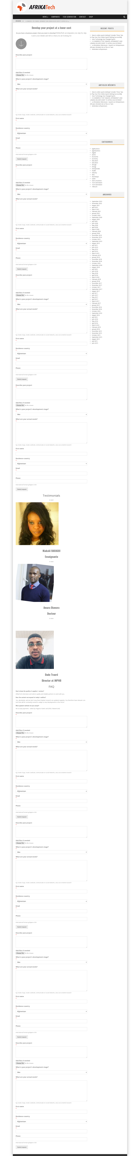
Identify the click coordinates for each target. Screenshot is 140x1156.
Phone (18, 148)
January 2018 (96, 281)
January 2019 (96, 257)
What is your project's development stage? (32, 80)
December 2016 (97, 307)
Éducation (95, 161)
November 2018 (97, 261)
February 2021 (96, 211)
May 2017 (95, 297)
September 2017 (97, 289)
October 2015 (96, 335)
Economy (95, 159)
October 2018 (96, 263)
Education (95, 163)
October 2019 (96, 239)
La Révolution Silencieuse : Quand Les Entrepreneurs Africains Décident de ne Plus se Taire (51, 21)
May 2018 (95, 273)
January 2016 (96, 329)
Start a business (97, 181)
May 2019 (95, 249)
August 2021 (96, 205)
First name (20, 119)
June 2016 (95, 319)
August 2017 (96, 291)
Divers (94, 155)
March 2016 (95, 325)
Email (18, 139)
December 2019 (97, 235)
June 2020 (95, 223)
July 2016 (94, 317)
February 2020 (96, 231)
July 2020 (94, 221)
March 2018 (95, 277)
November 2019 (97, 237)
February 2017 (96, 303)
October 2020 (96, 215)
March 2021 (95, 209)
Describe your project (24, 56)
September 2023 (97, 201)
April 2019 (95, 251)
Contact (82, 17)
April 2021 (95, 207)
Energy (94, 167)
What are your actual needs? (27, 90)
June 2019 (95, 247)
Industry (94, 173)
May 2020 (95, 225)
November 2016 (97, 309)
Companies (55, 17)
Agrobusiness (96, 151)
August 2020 (96, 219)
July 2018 (94, 269)
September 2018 (97, 265)
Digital (94, 153)
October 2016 (96, 311)
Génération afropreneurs (99, 49)
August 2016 (96, 315)
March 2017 (95, 301)
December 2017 (97, 283)
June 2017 (95, 295)
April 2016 (95, 323)
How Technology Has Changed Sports (103, 39)
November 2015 (97, 333)
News (45, 17)
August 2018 (96, 267)
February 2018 (96, 279)
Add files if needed (23, 73)
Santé (93, 179)
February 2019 (96, 255)
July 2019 (94, 245)
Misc (93, 175)
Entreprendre (96, 169)
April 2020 (95, 227)
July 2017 (94, 293)
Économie (95, 157)
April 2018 (95, 275)
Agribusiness (96, 149)
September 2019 (97, 241)
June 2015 (95, 343)
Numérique (95, 177)
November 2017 (97, 285)
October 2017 (96, 287)
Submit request (21, 159)
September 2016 (97, 313)
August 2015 (96, 339)
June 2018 (95, 271)
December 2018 (97, 259)
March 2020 (95, 229)
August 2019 (96, 243)
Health (94, 171)
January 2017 (96, 305)
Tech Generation (69, 17)
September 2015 (97, 337)
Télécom (94, 187)
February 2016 (96, 327)
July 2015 (94, 341)
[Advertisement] (107, 66)
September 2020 (97, 217)
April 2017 (95, 299)
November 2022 (97, 203)
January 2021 (96, 213)
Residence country (23, 129)
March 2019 (95, 253)
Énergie (94, 165)
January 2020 (96, 233)
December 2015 (97, 331)
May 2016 (95, 321)
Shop (91, 17)
